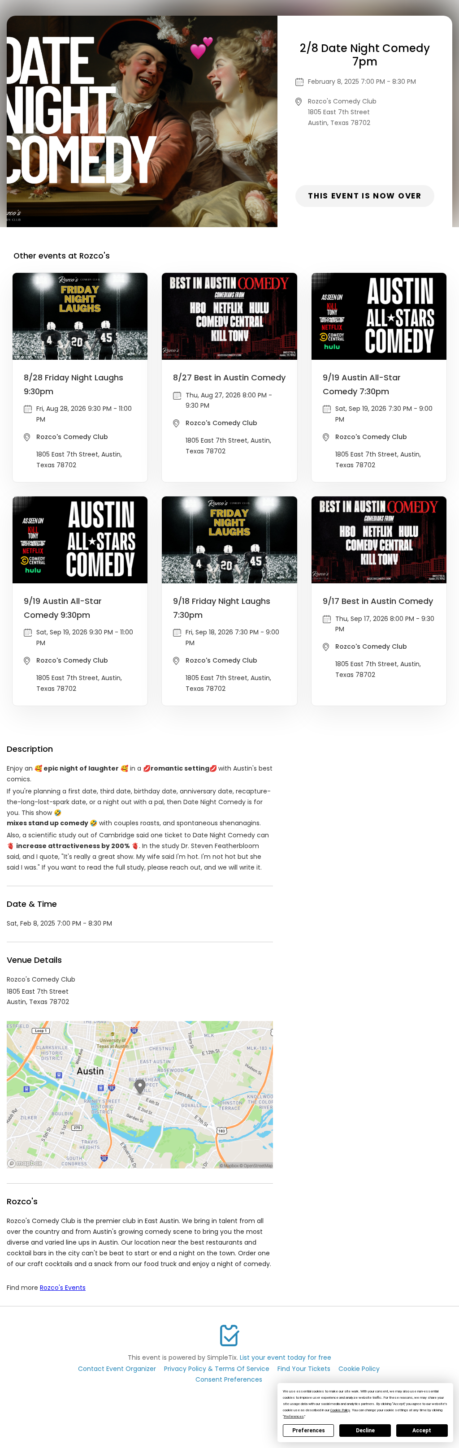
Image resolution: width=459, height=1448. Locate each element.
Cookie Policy (359, 1368)
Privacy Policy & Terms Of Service (216, 1368)
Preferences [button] (294, 1416)
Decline (365, 1430)
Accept (421, 1430)
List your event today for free (285, 1357)
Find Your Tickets (303, 1368)
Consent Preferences (228, 1379)
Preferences (308, 1430)
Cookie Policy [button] (340, 1410)
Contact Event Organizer (117, 1368)
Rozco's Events (63, 1287)
